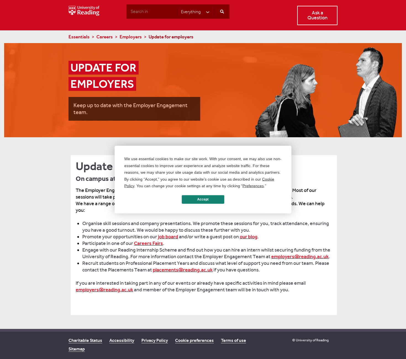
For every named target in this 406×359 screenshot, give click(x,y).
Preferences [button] (253, 186)
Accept (203, 199)
